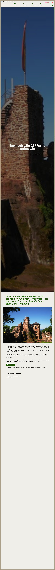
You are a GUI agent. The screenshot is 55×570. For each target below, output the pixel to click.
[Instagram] (52, 5)
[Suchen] (53, 8)
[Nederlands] (50, 2)
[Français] (52, 2)
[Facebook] (50, 5)
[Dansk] (48, 2)
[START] (8, 154)
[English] (46, 2)
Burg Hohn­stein (10, 364)
